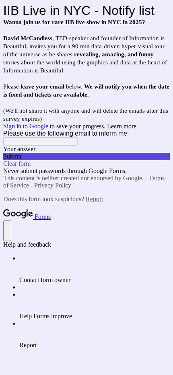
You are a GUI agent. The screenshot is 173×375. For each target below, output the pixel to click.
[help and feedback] (7, 230)
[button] (86, 156)
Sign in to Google (25, 126)
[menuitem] (94, 269)
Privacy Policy (52, 185)
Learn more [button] (121, 126)
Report (94, 199)
